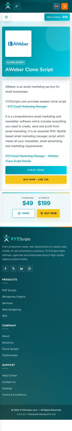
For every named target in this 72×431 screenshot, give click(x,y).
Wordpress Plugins (14, 296)
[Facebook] (5, 268)
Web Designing (11, 309)
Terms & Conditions (14, 394)
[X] (13, 268)
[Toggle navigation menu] (16, 6)
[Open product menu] (6, 17)
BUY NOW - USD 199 (36, 179)
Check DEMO (36, 170)
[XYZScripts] (17, 238)
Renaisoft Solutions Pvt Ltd (42, 414)
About (5, 336)
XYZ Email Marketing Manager (27, 106)
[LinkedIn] (21, 268)
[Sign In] (64, 6)
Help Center (9, 375)
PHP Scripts (9, 290)
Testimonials (10, 355)
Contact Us (9, 381)
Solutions (8, 342)
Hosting (7, 388)
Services (7, 303)
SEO (4, 315)
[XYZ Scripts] (8, 5)
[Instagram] (29, 268)
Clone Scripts (10, 348)
